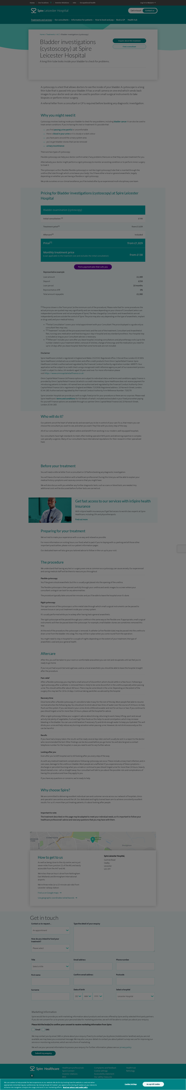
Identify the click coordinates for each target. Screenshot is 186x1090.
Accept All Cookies (153, 1084)
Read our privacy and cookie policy (75, 1087)
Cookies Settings (131, 1084)
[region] (93, 1084)
